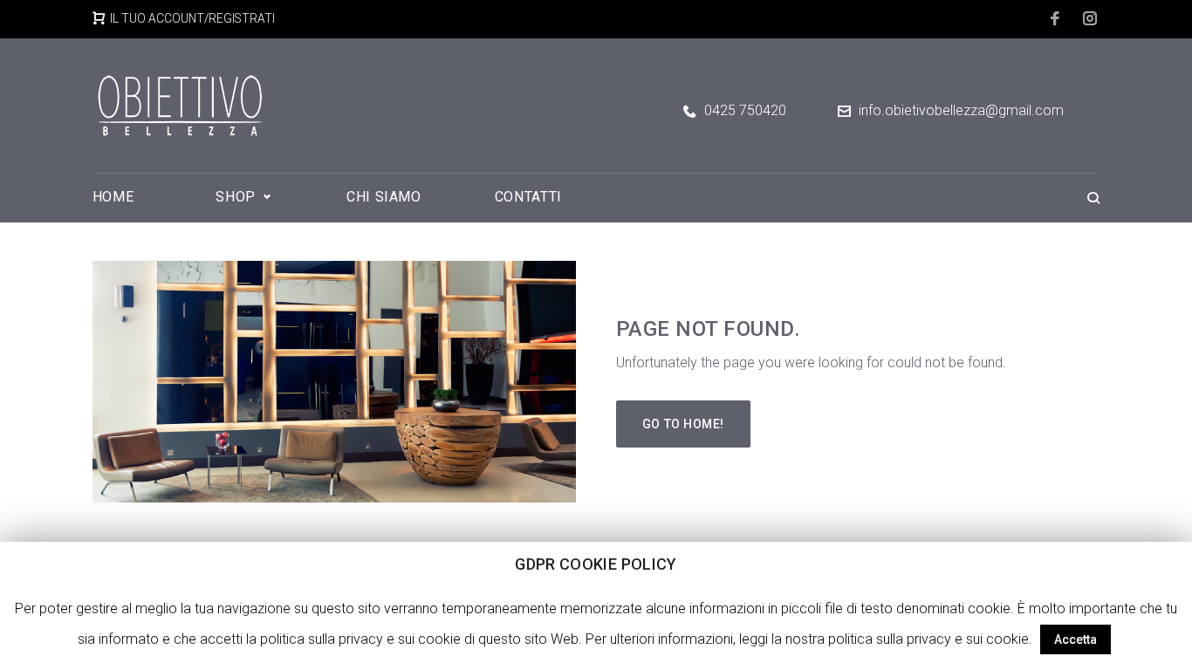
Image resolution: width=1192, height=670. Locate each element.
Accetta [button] (1075, 639)
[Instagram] (1091, 18)
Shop (236, 196)
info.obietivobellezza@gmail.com (961, 110)
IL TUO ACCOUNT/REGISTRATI (192, 18)
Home (113, 196)
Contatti (528, 196)
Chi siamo (383, 196)
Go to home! (683, 424)
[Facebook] (1056, 18)
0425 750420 (745, 111)
